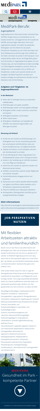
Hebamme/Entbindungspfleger (19, 315)
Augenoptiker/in (18, 296)
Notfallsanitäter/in (22, 337)
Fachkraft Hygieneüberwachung (22, 320)
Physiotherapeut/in (7, 345)
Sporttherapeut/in (7, 347)
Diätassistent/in (15, 299)
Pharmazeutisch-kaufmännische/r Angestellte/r (16, 342)
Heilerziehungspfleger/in (9, 318)
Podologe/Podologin (20, 345)
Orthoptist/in (24, 339)
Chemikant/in (5, 299)
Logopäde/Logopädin (21, 326)
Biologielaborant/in (30, 296)
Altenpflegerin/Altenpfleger (10, 291)
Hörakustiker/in (6, 320)
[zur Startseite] (14, 4)
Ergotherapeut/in (26, 299)
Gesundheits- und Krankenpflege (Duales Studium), (15, 310)
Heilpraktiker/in (23, 318)
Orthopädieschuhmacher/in (10, 339)
